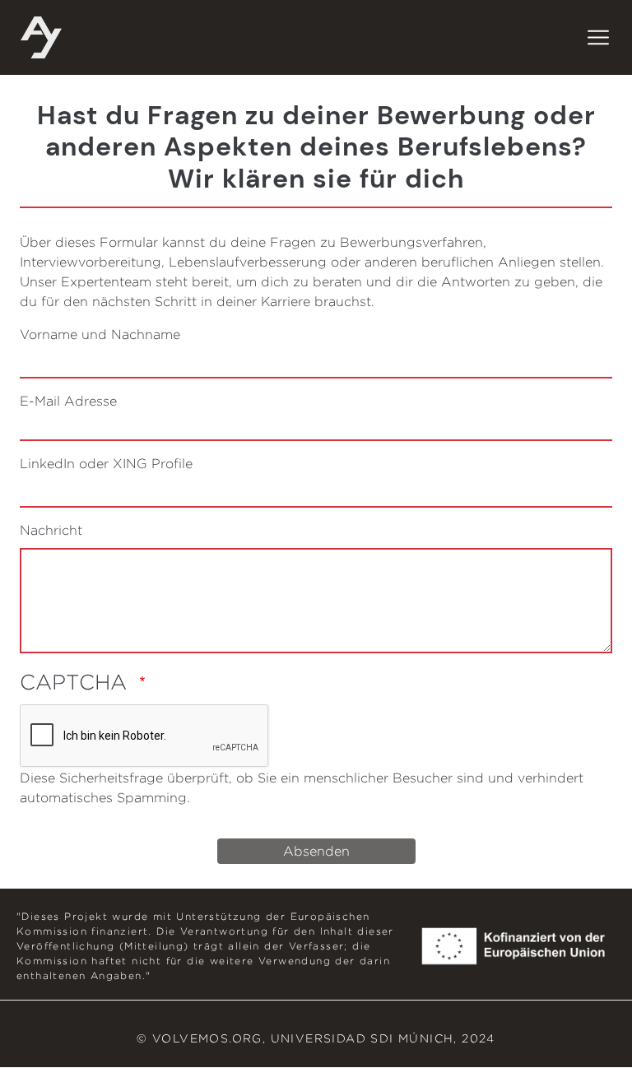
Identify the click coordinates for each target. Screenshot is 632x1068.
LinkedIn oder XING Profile (106, 464)
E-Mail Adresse (68, 401)
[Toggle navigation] (598, 38)
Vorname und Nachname (100, 334)
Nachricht (51, 530)
